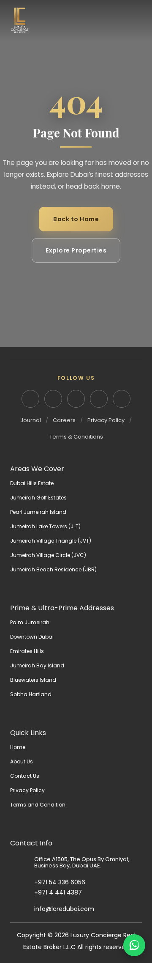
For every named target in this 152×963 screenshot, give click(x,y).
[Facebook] (76, 399)
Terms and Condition (37, 804)
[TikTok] (121, 399)
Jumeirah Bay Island (37, 665)
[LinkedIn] (30, 399)
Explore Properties (76, 250)
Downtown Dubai (32, 636)
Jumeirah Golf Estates (38, 497)
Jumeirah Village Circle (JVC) (48, 555)
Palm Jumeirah (29, 622)
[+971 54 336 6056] (22, 882)
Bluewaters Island (33, 679)
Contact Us (24, 775)
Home (17, 747)
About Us (21, 761)
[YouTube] (99, 399)
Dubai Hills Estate (32, 483)
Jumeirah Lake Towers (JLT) (45, 526)
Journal (30, 420)
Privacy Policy (106, 420)
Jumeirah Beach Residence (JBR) (53, 569)
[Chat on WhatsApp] (134, 945)
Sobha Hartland (31, 694)
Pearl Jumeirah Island (38, 512)
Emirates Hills (27, 651)
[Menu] (135, 20)
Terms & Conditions (76, 437)
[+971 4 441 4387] (22, 892)
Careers (64, 420)
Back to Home (76, 219)
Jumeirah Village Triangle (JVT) (50, 540)
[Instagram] (53, 399)
